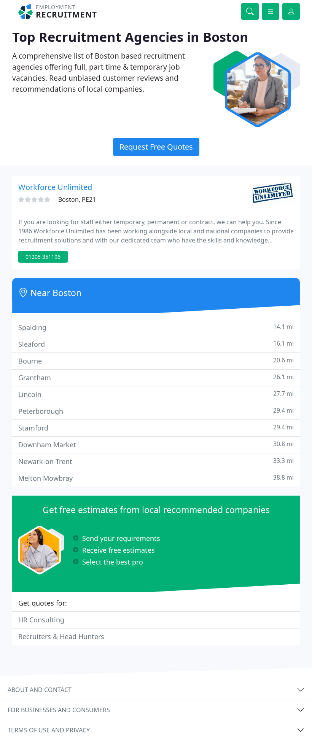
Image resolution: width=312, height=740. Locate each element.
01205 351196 (42, 256)
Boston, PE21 (77, 199)
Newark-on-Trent (156, 461)
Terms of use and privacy (49, 730)
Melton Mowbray (156, 478)
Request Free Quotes (156, 147)
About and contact (40, 690)
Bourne (156, 360)
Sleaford (156, 344)
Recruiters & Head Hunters (61, 636)
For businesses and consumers (59, 710)
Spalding (156, 327)
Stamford (156, 427)
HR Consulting (41, 619)
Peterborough (156, 411)
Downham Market (156, 444)
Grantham (156, 377)
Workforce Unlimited (55, 187)
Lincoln (156, 394)
